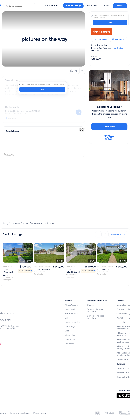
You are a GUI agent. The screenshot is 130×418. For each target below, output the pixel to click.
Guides (90, 305)
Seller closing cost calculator (95, 310)
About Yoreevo (71, 305)
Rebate (106, 6)
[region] (43, 142)
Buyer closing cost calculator (95, 317)
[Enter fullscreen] (81, 130)
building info (119, 48)
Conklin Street (101, 45)
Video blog (70, 335)
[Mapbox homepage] (8, 154)
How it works (92, 6)
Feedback (69, 343)
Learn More (109, 126)
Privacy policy (39, 413)
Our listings (70, 326)
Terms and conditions (19, 413)
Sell (66, 318)
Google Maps (12, 131)
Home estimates (72, 322)
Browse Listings (73, 5)
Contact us (120, 6)
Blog (67, 331)
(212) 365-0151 (51, 6)
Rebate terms (71, 313)
